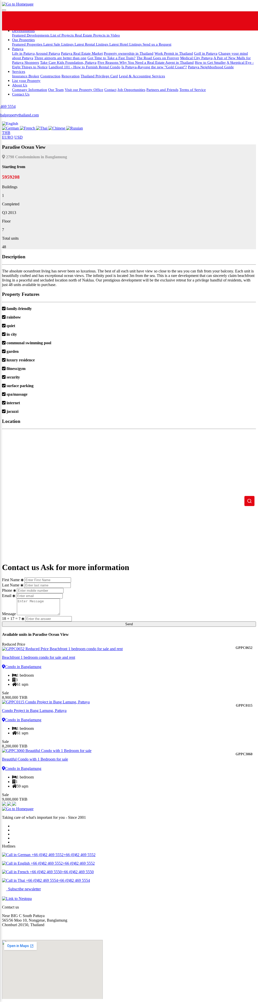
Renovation (70, 76)
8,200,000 (14, 746)
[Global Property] (96, 20)
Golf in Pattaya (205, 53)
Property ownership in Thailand (128, 53)
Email (6, 595)
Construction (50, 76)
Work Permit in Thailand (173, 53)
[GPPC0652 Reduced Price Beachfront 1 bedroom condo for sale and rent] (129, 649)
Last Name (10, 585)
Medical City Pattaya (196, 58)
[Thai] (42, 128)
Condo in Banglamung (23, 667)
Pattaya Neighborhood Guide (211, 67)
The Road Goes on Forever (158, 58)
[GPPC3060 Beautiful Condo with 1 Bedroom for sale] (129, 750)
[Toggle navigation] (4, 10)
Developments (23, 30)
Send (129, 624)
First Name (11, 580)
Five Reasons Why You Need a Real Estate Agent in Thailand (146, 62)
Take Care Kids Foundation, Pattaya (68, 62)
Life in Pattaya (23, 53)
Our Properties (23, 40)
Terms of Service (192, 89)
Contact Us (20, 94)
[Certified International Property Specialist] (9, 804)
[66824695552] (115, 20)
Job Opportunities (131, 89)
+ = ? (11, 618)
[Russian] (74, 128)
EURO (7, 137)
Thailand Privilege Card (99, 76)
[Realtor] (14, 804)
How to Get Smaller (210, 62)
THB (6, 133)
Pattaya (17, 49)
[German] (11, 128)
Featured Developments (31, 35)
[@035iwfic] (135, 20)
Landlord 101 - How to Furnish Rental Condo (84, 67)
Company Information (29, 89)
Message (9, 614)
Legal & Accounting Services (142, 76)
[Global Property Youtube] (173, 20)
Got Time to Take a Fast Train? (111, 58)
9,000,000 (14, 799)
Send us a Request (157, 44)
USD (18, 137)
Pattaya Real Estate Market (82, 53)
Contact (110, 89)
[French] (28, 128)
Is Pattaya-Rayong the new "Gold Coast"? (154, 67)
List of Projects (62, 35)
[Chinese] (57, 128)
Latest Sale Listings (59, 44)
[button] (10, 123)
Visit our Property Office (84, 89)
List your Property (26, 80)
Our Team (56, 89)
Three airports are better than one (60, 58)
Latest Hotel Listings (126, 44)
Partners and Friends (162, 89)
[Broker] (4, 804)
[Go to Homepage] (18, 4)
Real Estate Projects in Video (97, 35)
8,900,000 (14, 697)
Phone (7, 590)
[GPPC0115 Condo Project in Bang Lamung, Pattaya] (129, 702)
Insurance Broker (25, 76)
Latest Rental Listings (92, 44)
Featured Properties (27, 44)
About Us (19, 85)
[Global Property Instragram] (154, 20)
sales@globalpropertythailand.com (29, 933)
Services (18, 71)
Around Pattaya (48, 53)
